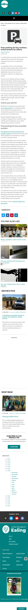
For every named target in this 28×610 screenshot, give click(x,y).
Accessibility (6, 564)
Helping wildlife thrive (10, 416)
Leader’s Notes (20, 553)
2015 (8, 503)
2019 (8, 496)
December (15, 472)
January (14, 494)
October (14, 476)
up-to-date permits (6, 108)
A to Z (10, 536)
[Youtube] (16, 13)
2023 (8, 465)
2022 (8, 466)
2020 (8, 470)
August (14, 480)
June (13, 484)
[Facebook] (19, 13)
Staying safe (22, 312)
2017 (8, 500)
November (15, 474)
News (7, 52)
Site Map (5, 550)
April (13, 488)
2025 (8, 461)
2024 (8, 463)
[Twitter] (12, 13)
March (13, 490)
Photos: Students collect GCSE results (13, 239)
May (13, 486)
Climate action (18, 413)
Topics (4, 561)
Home (2, 23)
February (14, 492)
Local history (6, 557)
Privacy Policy (24, 599)
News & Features (7, 553)
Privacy (4, 568)
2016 (8, 501)
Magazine (19, 557)
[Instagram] (9, 13)
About (18, 561)
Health (3, 52)
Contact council (13, 544)
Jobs (10, 539)
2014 (8, 505)
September (15, 478)
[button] (3, 13)
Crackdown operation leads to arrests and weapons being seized (13, 316)
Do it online (12, 541)
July (13, 482)
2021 (8, 468)
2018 (8, 498)
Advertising (19, 564)
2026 (8, 459)
